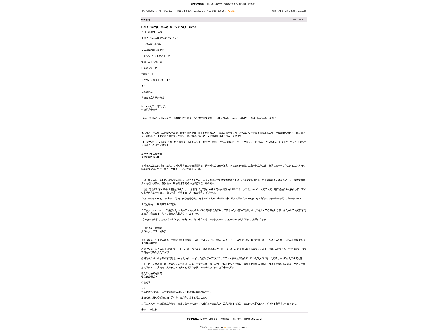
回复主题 (290, 11)
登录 (274, 11)
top (257, 319)
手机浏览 (203, 327)
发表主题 (302, 11)
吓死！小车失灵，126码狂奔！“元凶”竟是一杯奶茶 (231, 4)
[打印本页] (230, 11)
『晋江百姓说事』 (165, 11)
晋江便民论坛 (148, 11)
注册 (281, 11)
